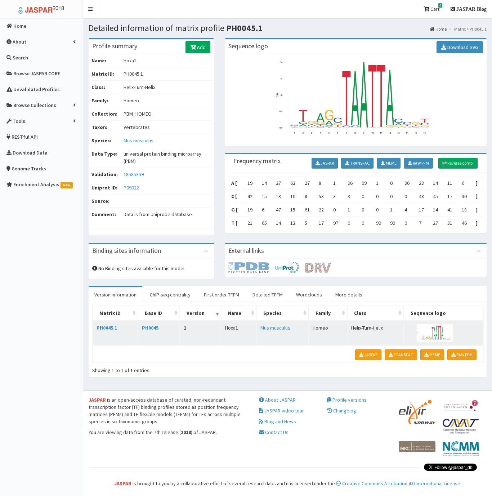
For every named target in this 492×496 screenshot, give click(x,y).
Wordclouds (309, 294)
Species (272, 313)
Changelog (344, 410)
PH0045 (150, 328)
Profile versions (349, 400)
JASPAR (327, 163)
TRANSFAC (359, 163)
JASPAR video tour (283, 410)
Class (360, 313)
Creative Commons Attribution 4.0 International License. (401, 483)
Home (441, 29)
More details (348, 294)
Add (201, 47)
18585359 (134, 174)
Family (323, 313)
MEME (391, 163)
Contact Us (276, 432)
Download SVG (462, 47)
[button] (90, 9)
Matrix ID (110, 313)
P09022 (132, 187)
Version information (115, 294)
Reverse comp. (460, 163)
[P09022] (251, 267)
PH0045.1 (107, 328)
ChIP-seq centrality (170, 294)
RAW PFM (420, 163)
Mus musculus (138, 140)
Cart (435, 7)
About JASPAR (280, 400)
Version (196, 313)
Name (234, 313)
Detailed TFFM (267, 294)
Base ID (153, 313)
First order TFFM (221, 294)
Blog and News (279, 421)
